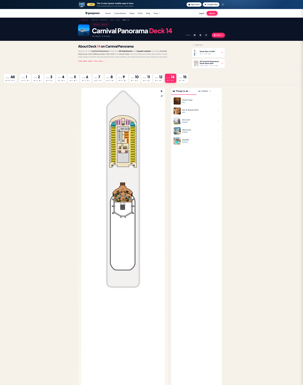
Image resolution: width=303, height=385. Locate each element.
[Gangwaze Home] (92, 13)
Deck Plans (115, 20)
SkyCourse (82, 54)
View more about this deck (90, 61)
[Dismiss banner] (222, 4)
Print (218, 35)
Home (108, 13)
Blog (148, 13)
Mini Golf (110, 54)
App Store (195, 4)
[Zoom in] (162, 91)
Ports (140, 13)
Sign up (212, 13)
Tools (156, 13)
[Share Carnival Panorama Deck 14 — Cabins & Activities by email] (206, 35)
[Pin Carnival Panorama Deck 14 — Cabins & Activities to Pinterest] (200, 35)
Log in (201, 13)
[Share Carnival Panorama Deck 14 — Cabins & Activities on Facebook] (194, 35)
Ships (132, 13)
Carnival (85, 20)
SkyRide (163, 51)
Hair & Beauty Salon (96, 54)
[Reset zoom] (162, 96)
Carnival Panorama (99, 20)
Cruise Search (120, 13)
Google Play (212, 4)
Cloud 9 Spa (124, 54)
